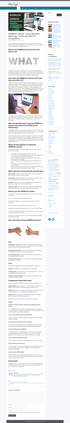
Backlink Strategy (51, 160)
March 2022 (50, 116)
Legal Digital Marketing (57, 172)
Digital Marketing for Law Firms (53, 164)
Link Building (50, 140)
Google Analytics (20, 286)
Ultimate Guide (51, 153)
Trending (50, 151)
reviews (49, 148)
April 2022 (50, 114)
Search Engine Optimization (52, 180)
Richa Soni (15, 372)
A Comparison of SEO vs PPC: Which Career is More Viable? (54, 78)
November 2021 (51, 123)
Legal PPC (54, 173)
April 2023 (50, 97)
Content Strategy (51, 133)
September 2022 (51, 108)
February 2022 (51, 118)
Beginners (57, 160)
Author (10, 370)
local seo (50, 174)
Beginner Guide (23, 8)
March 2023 (50, 98)
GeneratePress (41, 421)
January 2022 (51, 119)
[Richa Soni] (11, 376)
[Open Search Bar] (52, 8)
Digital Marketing (56, 163)
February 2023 (51, 100)
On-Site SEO (50, 143)
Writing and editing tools (57, 188)
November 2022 (51, 105)
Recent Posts (14, 370)
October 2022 (51, 106)
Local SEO (50, 141)
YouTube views (56, 189)
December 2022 (51, 103)
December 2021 (51, 121)
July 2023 (50, 95)
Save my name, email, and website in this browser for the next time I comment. (24, 412)
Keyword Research (51, 138)
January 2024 (51, 90)
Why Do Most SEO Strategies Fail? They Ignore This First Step (57, 25)
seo (57, 183)
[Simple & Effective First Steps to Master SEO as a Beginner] (50, 42)
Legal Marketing (50, 173)
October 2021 (51, 124)
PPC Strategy (50, 177)
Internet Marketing (51, 136)
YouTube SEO (51, 189)
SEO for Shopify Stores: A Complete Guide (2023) (54, 73)
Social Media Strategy (51, 187)
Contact (48, 8)
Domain (49, 135)
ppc (49, 145)
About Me (43, 8)
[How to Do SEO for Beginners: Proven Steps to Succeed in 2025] (50, 46)
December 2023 (51, 92)
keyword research (51, 169)
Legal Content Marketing (51, 172)
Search (59, 14)
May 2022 (50, 113)
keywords (57, 169)
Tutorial (29, 8)
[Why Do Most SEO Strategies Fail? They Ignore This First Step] (50, 26)
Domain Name (57, 165)
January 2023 (51, 101)
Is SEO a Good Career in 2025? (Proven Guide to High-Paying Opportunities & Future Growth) (54, 31)
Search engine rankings (51, 183)
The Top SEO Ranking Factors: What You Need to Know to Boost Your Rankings (54, 64)
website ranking (50, 188)
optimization (55, 176)
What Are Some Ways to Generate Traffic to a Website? (25, 299)
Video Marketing (56, 187)
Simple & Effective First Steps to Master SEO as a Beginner (57, 41)
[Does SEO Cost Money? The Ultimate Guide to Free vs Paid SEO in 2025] (50, 36)
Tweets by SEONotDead (53, 212)
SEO (18, 8)
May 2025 (50, 88)
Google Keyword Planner (52, 168)
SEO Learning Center (36, 8)
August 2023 (50, 93)
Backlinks (56, 159)
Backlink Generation (50, 159)
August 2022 (50, 110)
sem (55, 183)
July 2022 (50, 111)
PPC (58, 176)
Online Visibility (50, 176)
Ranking (49, 146)
